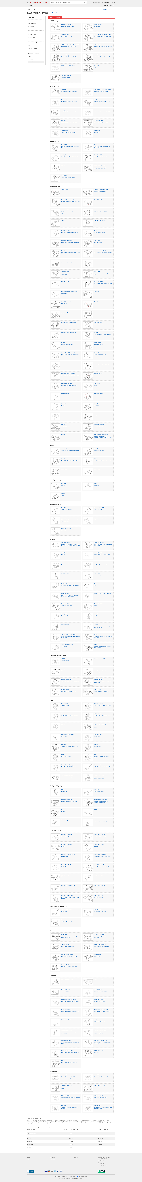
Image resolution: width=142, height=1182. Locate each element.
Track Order (52, 1159)
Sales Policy (57, 1176)
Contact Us (106, 5)
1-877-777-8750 (103, 1165)
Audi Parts (32, 5)
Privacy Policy (72, 1176)
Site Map (76, 1159)
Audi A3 (31, 9)
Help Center (112, 5)
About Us (28, 1157)
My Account (52, 1157)
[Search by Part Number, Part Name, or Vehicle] (85, 2)
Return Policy (64, 1176)
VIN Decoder (29, 1159)
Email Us (102, 1160)
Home (28, 9)
